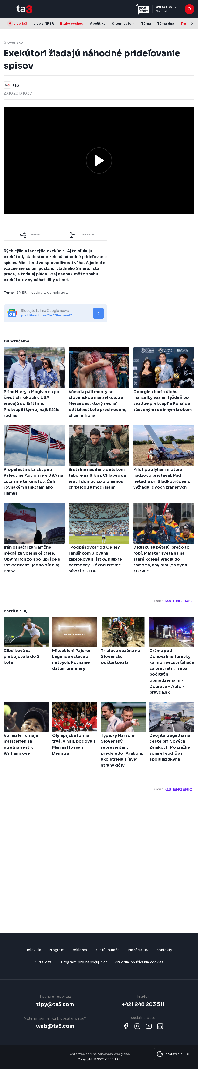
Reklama (79, 950)
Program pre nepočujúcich (84, 962)
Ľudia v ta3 (44, 962)
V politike (98, 23)
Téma (146, 23)
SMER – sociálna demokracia (42, 292)
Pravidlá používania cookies (139, 962)
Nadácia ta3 (138, 950)
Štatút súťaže (108, 950)
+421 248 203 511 (143, 1004)
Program (56, 950)
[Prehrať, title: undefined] (99, 160)
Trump (186, 23)
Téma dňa (165, 23)
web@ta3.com (55, 1026)
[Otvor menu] (8, 9)
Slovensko (13, 42)
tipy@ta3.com (55, 1004)
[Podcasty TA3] (142, 9)
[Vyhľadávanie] (190, 9)
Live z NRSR (44, 23)
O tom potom (123, 23)
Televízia (33, 950)
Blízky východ (71, 23)
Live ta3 (20, 23)
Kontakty (164, 950)
